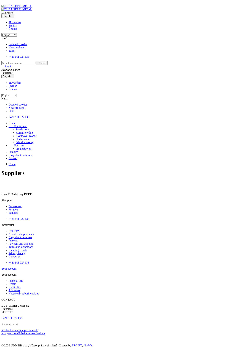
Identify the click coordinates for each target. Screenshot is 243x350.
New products (16, 47)
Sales (11, 50)
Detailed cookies (18, 44)
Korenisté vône (24, 132)
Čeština (13, 28)
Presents (13, 240)
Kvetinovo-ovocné (26, 135)
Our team (14, 230)
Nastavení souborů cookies (24, 293)
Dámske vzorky (24, 142)
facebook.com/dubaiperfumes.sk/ (19, 330)
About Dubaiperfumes (21, 234)
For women (18, 126)
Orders (12, 283)
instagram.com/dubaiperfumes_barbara (23, 333)
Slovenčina (15, 22)
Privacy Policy (17, 253)
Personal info (16, 280)
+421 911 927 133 (19, 56)
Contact (13, 158)
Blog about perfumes (20, 155)
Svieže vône (22, 129)
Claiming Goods (18, 250)
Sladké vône (23, 139)
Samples (13, 151)
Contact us (14, 256)
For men (16, 145)
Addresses (14, 290)
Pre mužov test (24, 148)
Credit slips (15, 287)
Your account (8, 268)
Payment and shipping (21, 243)
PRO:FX (77, 345)
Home (12, 123)
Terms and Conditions (21, 246)
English (13, 25)
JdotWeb (88, 345)
